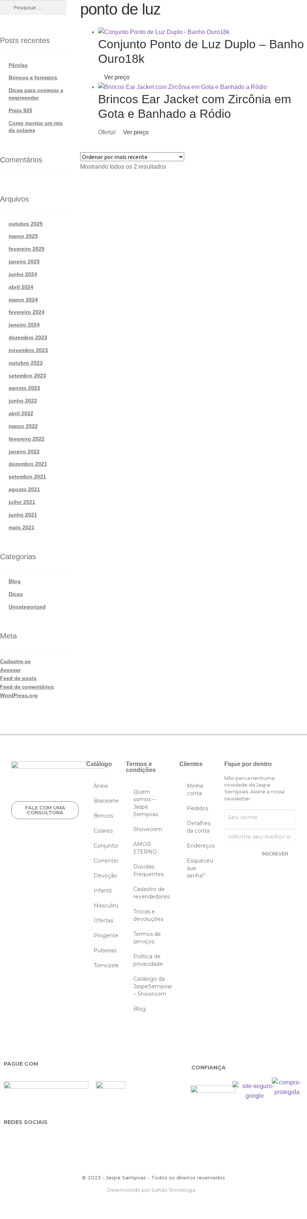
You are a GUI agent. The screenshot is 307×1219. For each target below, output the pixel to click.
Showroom (147, 829)
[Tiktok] (99, 1140)
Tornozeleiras (106, 965)
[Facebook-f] (12, 1140)
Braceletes (106, 800)
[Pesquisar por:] (33, 7)
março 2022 (23, 426)
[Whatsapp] (55, 1140)
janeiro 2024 (24, 325)
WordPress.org (19, 695)
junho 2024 (23, 274)
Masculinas (106, 905)
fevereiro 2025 (27, 249)
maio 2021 (21, 527)
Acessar (10, 670)
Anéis (101, 785)
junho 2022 (23, 401)
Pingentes (106, 935)
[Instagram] (33, 1140)
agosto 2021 (24, 489)
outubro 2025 (26, 224)
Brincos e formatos (33, 77)
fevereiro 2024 (27, 312)
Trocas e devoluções (148, 915)
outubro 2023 (26, 363)
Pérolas (18, 65)
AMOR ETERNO (145, 848)
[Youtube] (77, 1140)
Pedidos (197, 808)
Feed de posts (18, 678)
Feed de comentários (27, 687)
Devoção (105, 875)
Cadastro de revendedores (151, 893)
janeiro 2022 (24, 451)
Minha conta (195, 789)
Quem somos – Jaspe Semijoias (145, 803)
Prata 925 (20, 110)
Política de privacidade (148, 960)
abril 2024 (21, 287)
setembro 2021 (27, 477)
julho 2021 (22, 502)
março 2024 (23, 300)
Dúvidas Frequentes (148, 870)
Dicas (16, 594)
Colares (103, 830)
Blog (15, 581)
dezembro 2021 (28, 464)
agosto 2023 (24, 388)
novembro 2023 (28, 350)
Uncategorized (27, 607)
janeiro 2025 (24, 261)
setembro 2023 (27, 376)
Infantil (103, 890)
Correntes (106, 860)
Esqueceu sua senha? (200, 868)
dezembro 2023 (28, 337)
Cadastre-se (15, 661)
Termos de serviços (147, 938)
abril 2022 (21, 413)
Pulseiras (105, 950)
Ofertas (103, 920)
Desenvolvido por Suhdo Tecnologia (152, 1190)
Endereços (201, 845)
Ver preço (116, 77)
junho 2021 (23, 515)
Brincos (103, 815)
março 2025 (23, 236)
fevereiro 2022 (27, 439)
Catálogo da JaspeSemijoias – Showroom (152, 986)
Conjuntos (106, 845)
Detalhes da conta (198, 827)
